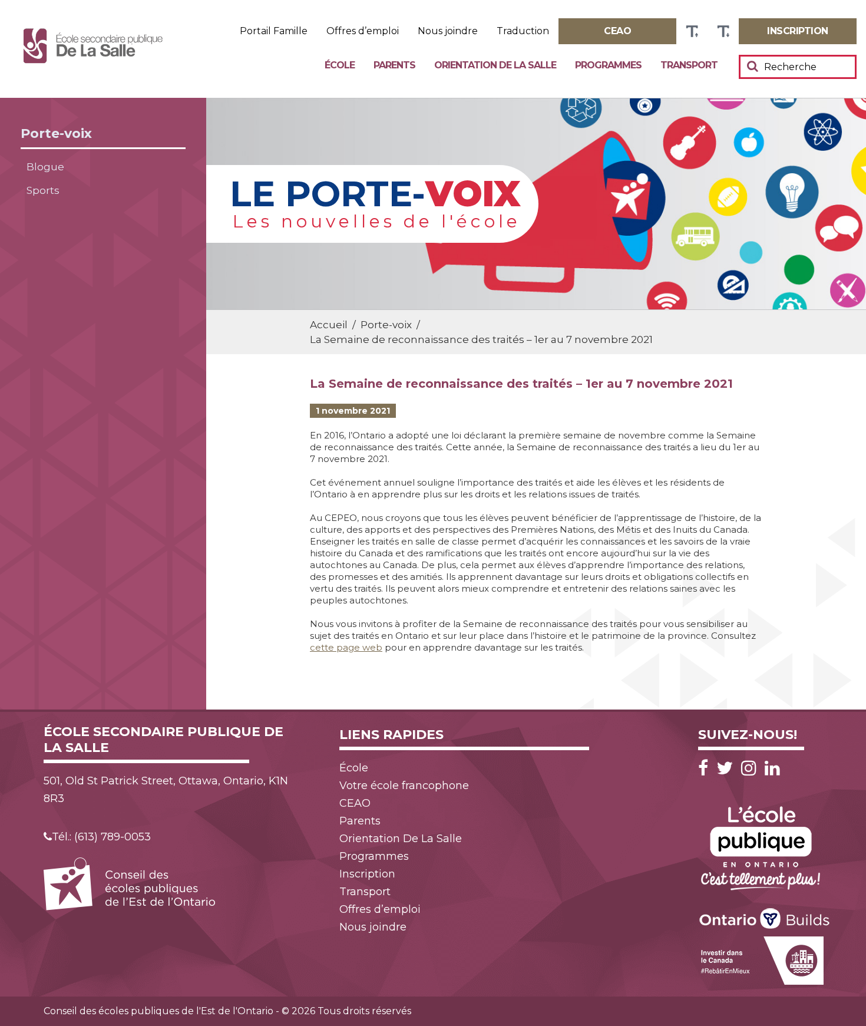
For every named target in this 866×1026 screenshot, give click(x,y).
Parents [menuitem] (394, 65)
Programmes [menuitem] (608, 65)
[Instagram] (751, 768)
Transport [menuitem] (689, 65)
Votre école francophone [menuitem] (404, 785)
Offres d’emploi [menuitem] (362, 31)
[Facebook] (706, 768)
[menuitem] (617, 31)
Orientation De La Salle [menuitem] (495, 65)
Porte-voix (56, 133)
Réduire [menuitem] (723, 31)
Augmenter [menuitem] (692, 31)
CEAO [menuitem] (355, 803)
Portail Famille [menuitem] (274, 31)
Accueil (329, 325)
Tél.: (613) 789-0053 (101, 836)
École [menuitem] (340, 65)
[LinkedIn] (772, 768)
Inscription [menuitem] (367, 873)
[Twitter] (727, 768)
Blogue (45, 167)
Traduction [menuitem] (523, 31)
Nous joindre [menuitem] (448, 31)
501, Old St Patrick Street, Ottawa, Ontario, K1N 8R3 (166, 789)
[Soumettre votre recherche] (752, 66)
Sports (43, 190)
